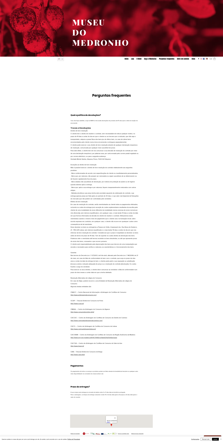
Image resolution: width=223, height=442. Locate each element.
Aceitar (215, 439)
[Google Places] (198, 59)
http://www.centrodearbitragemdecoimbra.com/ (87, 320)
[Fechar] (221, 439)
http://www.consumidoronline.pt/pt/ (82, 312)
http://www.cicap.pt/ (77, 303)
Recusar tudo (205, 439)
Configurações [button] (195, 439)
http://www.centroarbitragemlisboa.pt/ (83, 329)
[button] (214, 59)
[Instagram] (201, 59)
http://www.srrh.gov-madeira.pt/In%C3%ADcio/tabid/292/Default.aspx (94, 337)
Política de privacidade (75, 433)
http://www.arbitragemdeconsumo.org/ (84, 295)
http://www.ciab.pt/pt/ (78, 355)
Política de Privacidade (73, 439)
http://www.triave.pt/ (77, 346)
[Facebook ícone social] (204, 59)
